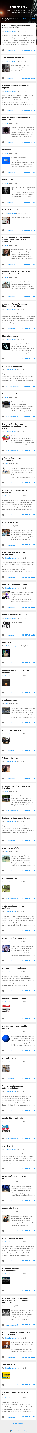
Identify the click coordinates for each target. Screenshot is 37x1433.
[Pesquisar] (34, 3)
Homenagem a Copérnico (12, 366)
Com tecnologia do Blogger (19, 1431)
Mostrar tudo (29, 18)
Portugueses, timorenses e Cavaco (16, 818)
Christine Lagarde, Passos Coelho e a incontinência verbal (16, 27)
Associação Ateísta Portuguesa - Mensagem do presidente (15, 305)
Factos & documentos (11, 210)
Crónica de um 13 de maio (12, 1238)
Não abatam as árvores (11, 878)
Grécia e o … (10, 848)
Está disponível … (9, 180)
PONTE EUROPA (18, 7)
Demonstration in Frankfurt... (13, 394)
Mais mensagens (18, 1424)
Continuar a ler (28, 50)
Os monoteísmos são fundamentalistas (10, 1269)
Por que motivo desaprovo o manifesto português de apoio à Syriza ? (14, 426)
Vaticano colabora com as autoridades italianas (12, 1087)
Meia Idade (6, 642)
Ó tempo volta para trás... (12, 730)
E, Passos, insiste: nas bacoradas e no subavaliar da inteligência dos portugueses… (15, 1300)
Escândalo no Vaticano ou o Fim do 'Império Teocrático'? (16, 273)
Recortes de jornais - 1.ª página (14, 615)
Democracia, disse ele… (11, 1208)
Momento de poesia (10, 336)
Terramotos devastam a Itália (14, 58)
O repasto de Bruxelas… (11, 522)
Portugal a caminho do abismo (14, 998)
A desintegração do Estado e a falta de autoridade (14, 553)
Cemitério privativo (9, 1146)
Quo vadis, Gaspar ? (10, 1058)
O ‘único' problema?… (10, 700)
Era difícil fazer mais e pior (12, 1118)
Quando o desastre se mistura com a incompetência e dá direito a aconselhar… (16, 240)
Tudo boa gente (8, 1364)
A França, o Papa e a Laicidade (14, 968)
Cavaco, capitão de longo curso (14, 938)
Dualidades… (7, 150)
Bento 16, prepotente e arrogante (15, 584)
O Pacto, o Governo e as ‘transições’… (11, 459)
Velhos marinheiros (10, 758)
